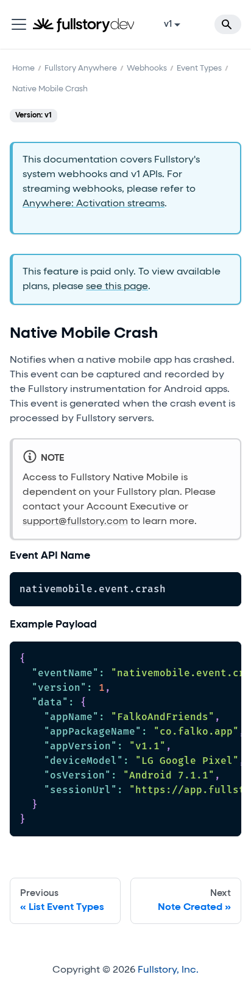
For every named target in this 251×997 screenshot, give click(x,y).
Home (23, 68)
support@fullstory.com (75, 521)
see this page (117, 287)
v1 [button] (168, 24)
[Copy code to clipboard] (226, 587)
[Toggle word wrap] (204, 656)
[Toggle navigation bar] (19, 24)
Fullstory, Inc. (168, 970)
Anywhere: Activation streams (93, 204)
